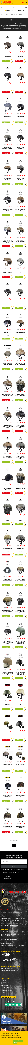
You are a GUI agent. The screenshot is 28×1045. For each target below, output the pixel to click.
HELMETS (7, 38)
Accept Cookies (18, 1041)
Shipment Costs (5, 989)
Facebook (8, 876)
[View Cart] (26, 8)
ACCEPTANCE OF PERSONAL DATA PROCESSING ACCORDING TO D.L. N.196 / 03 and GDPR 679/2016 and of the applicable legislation (15, 871)
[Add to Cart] (12, 61)
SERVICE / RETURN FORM (8, 997)
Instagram (8, 878)
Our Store (3, 982)
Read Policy (16, 872)
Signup (14, 866)
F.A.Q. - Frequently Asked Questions (9, 994)
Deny (15, 1042)
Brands (2, 984)
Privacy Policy (4, 985)
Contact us (3, 980)
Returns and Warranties (6, 990)
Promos (3, 992)
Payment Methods (5, 987)
